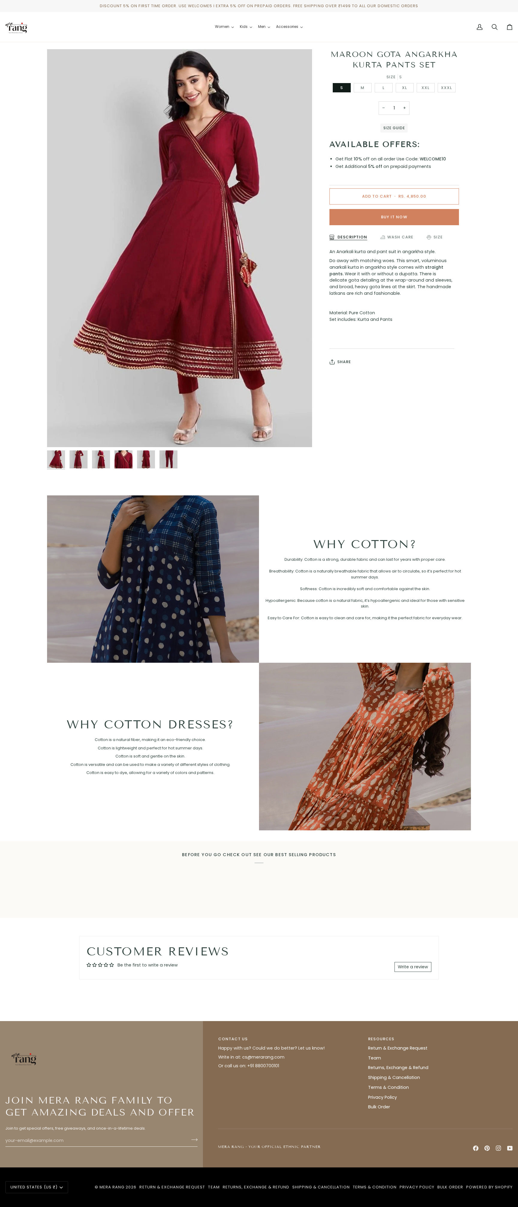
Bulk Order (379, 1107)
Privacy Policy (382, 1097)
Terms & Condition (388, 1087)
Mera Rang (112, 1187)
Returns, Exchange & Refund (398, 1068)
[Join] (193, 1140)
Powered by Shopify (489, 1187)
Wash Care (400, 237)
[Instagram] (498, 1148)
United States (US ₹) (34, 1187)
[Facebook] (475, 1148)
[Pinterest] (487, 1148)
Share (344, 362)
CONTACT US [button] (233, 1039)
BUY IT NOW (394, 217)
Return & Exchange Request (397, 1048)
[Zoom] (179, 248)
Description (351, 237)
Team (374, 1058)
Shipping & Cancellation (394, 1077)
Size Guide (394, 128)
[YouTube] (510, 1148)
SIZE (438, 237)
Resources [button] (381, 1039)
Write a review (413, 967)
